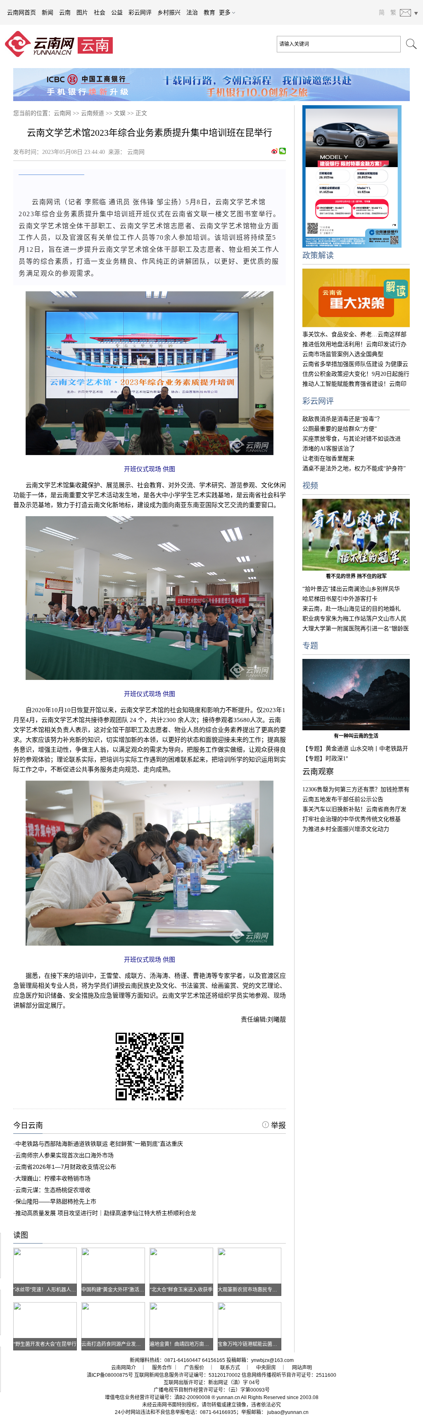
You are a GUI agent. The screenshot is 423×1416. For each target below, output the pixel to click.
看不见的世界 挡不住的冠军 (356, 576)
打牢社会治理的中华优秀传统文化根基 (351, 819)
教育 (209, 12)
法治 (192, 12)
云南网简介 (123, 1368)
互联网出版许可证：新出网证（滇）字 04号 (212, 1382)
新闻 (47, 12)
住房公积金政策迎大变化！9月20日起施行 (355, 374)
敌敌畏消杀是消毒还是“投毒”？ (342, 419)
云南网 (62, 113)
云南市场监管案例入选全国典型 (342, 354)
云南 (65, 12)
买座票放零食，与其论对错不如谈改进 (351, 439)
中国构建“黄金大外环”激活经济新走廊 (122, 1290)
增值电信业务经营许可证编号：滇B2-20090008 (157, 1397)
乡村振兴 (169, 12)
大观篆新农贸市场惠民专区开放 (252, 1290)
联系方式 (230, 1368)
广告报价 (194, 1368)
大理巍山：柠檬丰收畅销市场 (52, 1178)
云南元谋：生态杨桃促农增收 (52, 1190)
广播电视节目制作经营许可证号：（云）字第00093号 (212, 1390)
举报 (277, 1125)
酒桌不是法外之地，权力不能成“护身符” (354, 468)
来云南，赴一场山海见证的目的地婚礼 (351, 609)
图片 (82, 12)
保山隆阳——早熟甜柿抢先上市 (55, 1201)
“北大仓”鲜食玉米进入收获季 (181, 1290)
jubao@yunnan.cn (288, 1412)
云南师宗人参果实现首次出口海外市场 (64, 1155)
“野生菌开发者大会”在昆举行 (45, 1344)
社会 (99, 12)
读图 (20, 1235)
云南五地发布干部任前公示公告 (342, 799)
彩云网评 (140, 12)
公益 (117, 12)
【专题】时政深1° (325, 758)
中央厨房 (266, 1368)
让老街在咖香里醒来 (328, 458)
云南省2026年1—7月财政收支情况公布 (65, 1166)
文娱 (120, 113)
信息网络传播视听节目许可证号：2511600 (289, 1375)
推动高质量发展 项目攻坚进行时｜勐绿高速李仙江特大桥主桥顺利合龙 (105, 1213)
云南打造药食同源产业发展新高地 (118, 1344)
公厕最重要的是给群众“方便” (339, 429)
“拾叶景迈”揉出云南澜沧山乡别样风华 (351, 589)
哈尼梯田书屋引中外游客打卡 (340, 599)
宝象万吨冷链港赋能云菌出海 (250, 1344)
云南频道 (92, 113)
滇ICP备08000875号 (110, 1375)
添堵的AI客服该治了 (328, 449)
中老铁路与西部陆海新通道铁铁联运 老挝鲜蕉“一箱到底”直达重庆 (99, 1143)
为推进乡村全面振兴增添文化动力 (345, 829)
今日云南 (28, 1125)
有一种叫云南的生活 (356, 736)
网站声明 (302, 1368)
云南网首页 (21, 12)
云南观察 (318, 771)
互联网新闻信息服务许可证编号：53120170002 (187, 1375)
